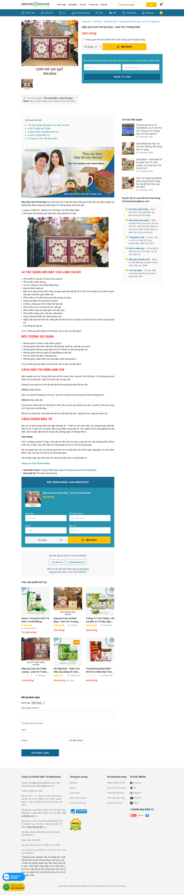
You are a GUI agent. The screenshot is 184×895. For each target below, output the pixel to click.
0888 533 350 (35, 791)
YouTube (137, 798)
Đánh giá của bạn (30, 708)
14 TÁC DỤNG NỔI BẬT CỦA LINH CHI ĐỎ (48, 125)
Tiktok (135, 803)
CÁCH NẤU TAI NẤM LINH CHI (42, 132)
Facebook (136, 783)
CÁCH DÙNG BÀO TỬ (38, 135)
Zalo (134, 788)
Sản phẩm (72, 5)
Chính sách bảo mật (78, 803)
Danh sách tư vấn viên (116, 788)
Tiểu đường (131, 13)
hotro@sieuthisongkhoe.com (41, 783)
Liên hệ (104, 5)
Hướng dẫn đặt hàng (115, 793)
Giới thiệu (73, 783)
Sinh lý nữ (49, 13)
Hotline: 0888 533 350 (116, 783)
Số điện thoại (76, 740)
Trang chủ (86, 21)
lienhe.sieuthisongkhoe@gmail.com (37, 786)
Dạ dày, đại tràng (82, 13)
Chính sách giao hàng (116, 798)
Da (64, 13)
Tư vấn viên (93, 5)
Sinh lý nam (30, 13)
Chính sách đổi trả (114, 803)
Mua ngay (126, 47)
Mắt (114, 13)
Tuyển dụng (75, 793)
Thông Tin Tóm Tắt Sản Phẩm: (42, 138)
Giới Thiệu (61, 5)
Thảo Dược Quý (110, 21)
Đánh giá (25, 703)
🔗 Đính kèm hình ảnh (32, 723)
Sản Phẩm (97, 21)
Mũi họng (149, 13)
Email (24, 740)
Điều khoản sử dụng (78, 798)
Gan (101, 13)
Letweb (122, 886)
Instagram (136, 793)
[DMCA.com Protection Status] (75, 824)
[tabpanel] (49, 48)
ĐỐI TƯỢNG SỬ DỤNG (39, 128)
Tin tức (83, 5)
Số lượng (88, 47)
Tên (24, 730)
